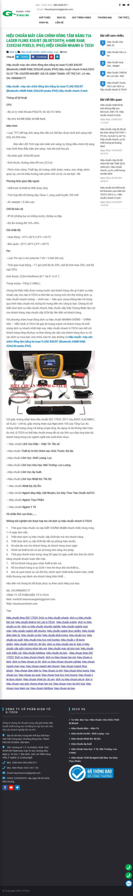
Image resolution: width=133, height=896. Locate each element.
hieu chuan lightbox (41, 688)
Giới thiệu (44, 17)
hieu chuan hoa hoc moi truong (59, 675)
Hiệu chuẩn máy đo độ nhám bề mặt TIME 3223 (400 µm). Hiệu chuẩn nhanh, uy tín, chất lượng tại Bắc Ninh (112, 167)
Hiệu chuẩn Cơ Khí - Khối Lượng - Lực (39, 52)
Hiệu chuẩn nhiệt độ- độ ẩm (30, 644)
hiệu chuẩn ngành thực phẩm (64, 630)
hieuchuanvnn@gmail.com (59, 9)
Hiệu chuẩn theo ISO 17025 (22, 617)
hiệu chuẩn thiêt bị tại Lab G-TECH (35, 622)
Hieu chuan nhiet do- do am (39, 679)
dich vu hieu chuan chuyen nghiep (61, 661)
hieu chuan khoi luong (76, 670)
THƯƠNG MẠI (105, 17)
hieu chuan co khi (52, 670)
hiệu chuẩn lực (77, 635)
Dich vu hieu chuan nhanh (30, 657)
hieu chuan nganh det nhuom (42, 666)
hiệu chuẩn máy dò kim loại (64, 648)
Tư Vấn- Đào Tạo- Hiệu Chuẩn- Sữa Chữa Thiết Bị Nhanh (94, 722)
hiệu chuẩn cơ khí (31, 635)
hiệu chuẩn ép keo (56, 652)
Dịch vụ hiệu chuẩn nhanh (54, 617)
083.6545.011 (61, 5)
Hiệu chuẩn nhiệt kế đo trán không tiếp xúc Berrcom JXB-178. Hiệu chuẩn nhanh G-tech (112, 110)
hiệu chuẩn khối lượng (55, 635)
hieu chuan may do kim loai (69, 683)
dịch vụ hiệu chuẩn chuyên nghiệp (41, 626)
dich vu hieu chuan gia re (70, 679)
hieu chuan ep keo (64, 688)
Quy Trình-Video (81, 17)
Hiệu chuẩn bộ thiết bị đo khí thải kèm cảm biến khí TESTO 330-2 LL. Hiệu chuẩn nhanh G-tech (112, 192)
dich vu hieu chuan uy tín (26, 661)
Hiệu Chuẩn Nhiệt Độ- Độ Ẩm (86, 738)
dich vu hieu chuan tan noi (61, 657)
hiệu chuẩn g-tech (66, 622)
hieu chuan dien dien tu (28, 670)
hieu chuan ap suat (30, 675)
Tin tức (122, 17)
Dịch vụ (61, 17)
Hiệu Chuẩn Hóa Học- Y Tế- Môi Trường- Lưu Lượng (93, 751)
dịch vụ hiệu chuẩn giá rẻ (61, 644)
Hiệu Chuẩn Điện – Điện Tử (85, 728)
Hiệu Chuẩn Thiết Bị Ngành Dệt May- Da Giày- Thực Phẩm (93, 759)
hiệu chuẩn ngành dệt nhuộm (29, 630)
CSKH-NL (44, 22)
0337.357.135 (31, 767)
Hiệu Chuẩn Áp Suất (81, 744)
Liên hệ (59, 22)
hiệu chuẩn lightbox (34, 652)
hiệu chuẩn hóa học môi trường (42, 639)
